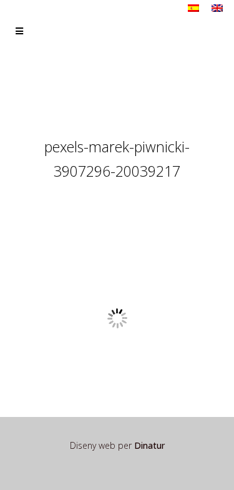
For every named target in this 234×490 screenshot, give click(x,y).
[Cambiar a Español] (193, 8)
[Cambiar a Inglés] (217, 8)
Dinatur (149, 445)
